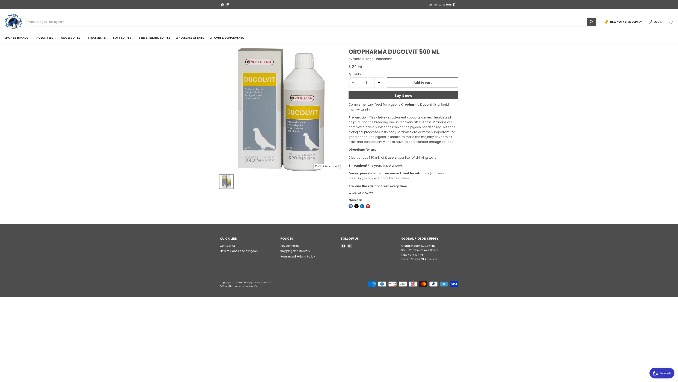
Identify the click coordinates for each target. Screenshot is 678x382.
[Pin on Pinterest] (368, 206)
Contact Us (228, 246)
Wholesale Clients (190, 38)
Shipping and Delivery (295, 251)
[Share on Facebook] (351, 206)
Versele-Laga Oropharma (372, 59)
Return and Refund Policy (297, 256)
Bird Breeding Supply (154, 38)
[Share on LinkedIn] (362, 206)
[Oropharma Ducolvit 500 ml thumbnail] (226, 182)
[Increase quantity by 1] (379, 82)
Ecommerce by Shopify (243, 286)
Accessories (71, 38)
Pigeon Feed (45, 38)
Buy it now (403, 95)
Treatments (97, 38)
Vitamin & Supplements (226, 38)
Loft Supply (122, 38)
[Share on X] (356, 206)
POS (222, 286)
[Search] (591, 22)
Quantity (355, 74)
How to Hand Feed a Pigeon (239, 251)
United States (442, 4)
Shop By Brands (16, 38)
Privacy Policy (289, 246)
